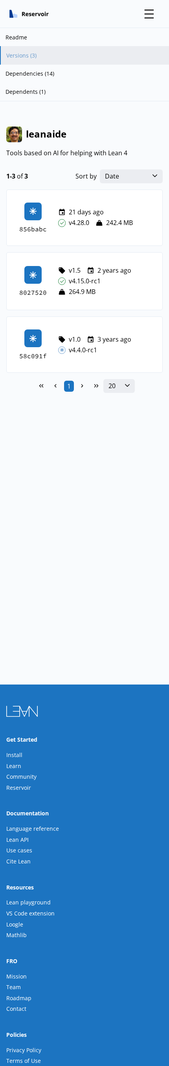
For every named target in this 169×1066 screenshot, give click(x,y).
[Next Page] (82, 386)
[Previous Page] (55, 386)
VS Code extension (30, 913)
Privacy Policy (23, 1050)
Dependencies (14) (30, 73)
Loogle (14, 924)
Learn (13, 766)
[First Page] (41, 386)
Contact (16, 1008)
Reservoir (18, 787)
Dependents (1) (26, 91)
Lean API (17, 839)
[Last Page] (96, 386)
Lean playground (28, 902)
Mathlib (16, 935)
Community (21, 776)
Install (14, 755)
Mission (16, 976)
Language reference (32, 828)
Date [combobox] (112, 176)
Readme (16, 37)
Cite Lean (18, 861)
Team (13, 987)
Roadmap (18, 998)
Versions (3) (21, 55)
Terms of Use (23, 1060)
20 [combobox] (112, 386)
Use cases (19, 850)
